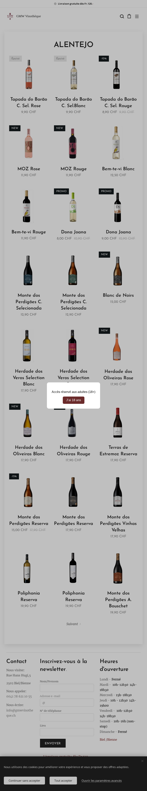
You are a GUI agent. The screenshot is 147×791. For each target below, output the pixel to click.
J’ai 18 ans (73, 400)
